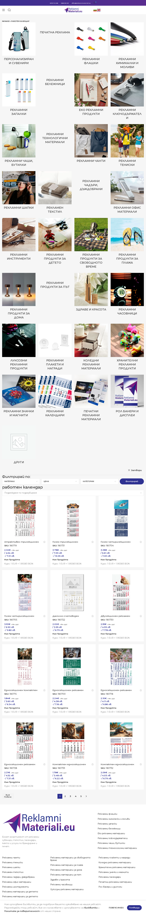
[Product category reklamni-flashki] (91, 44)
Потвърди (134, 908)
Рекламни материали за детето (20, 891)
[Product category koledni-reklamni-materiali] (91, 348)
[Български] (95, 10)
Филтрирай (131, 481)
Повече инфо (116, 907)
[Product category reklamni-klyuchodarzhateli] (127, 97)
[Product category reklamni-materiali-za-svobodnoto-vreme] (91, 244)
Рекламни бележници (109, 828)
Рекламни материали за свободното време (70, 858)
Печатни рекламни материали (115, 882)
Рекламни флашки (107, 814)
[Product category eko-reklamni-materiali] (91, 95)
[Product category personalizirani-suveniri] (19, 44)
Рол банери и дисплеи (110, 887)
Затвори (136, 470)
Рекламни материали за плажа (66, 865)
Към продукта (12, 559)
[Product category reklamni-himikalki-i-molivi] (127, 46)
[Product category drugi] (19, 445)
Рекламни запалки (107, 823)
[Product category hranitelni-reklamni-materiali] (127, 348)
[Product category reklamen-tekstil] (55, 193)
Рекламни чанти (11, 857)
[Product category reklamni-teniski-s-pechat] (127, 146)
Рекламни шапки (11, 867)
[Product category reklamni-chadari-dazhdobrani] (91, 181)
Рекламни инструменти (15, 887)
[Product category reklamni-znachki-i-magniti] (19, 397)
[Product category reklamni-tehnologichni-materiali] (55, 134)
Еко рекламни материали (111, 833)
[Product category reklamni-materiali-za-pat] (55, 281)
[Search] (9, 10)
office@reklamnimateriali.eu (81, 3)
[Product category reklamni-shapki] (19, 191)
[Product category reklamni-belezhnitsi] (55, 80)
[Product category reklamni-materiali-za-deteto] (55, 242)
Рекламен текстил (13, 872)
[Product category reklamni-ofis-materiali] (127, 193)
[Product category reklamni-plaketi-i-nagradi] (55, 348)
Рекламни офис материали (16, 882)
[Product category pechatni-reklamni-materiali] (91, 399)
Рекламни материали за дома (66, 870)
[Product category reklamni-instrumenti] (19, 240)
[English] (99, 10)
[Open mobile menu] (3, 10)
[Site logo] (73, 9)
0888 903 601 (65, 3)
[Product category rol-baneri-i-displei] (127, 397)
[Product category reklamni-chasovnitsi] (127, 295)
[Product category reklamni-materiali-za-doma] (19, 297)
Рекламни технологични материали (117, 848)
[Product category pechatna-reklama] (55, 29)
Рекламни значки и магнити (114, 872)
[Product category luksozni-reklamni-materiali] (19, 348)
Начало (6, 21)
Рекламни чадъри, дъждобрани (18, 877)
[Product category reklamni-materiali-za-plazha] (127, 242)
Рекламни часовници (61, 884)
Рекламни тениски (12, 862)
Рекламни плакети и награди (114, 857)
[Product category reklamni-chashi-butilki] (19, 146)
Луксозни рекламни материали (67, 889)
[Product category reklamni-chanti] (91, 144)
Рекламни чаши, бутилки (111, 843)
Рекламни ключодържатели (113, 838)
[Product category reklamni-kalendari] (55, 397)
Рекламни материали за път (65, 874)
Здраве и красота (60, 879)
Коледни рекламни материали (115, 862)
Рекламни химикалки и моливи (114, 819)
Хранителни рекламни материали (117, 867)
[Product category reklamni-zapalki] (19, 95)
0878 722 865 (54, 3)
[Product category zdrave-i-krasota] (91, 293)
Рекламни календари (110, 877)
